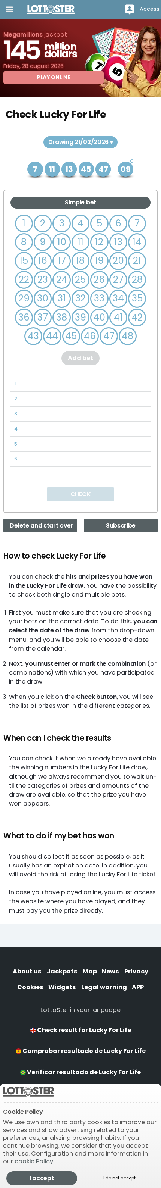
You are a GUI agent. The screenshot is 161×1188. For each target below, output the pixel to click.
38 (61, 317)
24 (61, 279)
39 (80, 317)
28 (137, 279)
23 (42, 279)
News (110, 971)
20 (118, 260)
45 (71, 336)
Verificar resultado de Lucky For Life (83, 1072)
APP (138, 987)
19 (99, 260)
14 (137, 241)
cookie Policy (34, 1161)
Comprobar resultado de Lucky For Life (83, 1051)
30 (42, 298)
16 (42, 260)
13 (118, 241)
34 (118, 298)
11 (80, 241)
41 (118, 317)
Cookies (30, 987)
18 (80, 260)
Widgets (62, 987)
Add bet (80, 358)
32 (80, 298)
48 (127, 336)
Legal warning (104, 987)
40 (99, 317)
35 (137, 298)
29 (24, 298)
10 (61, 241)
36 (24, 317)
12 (99, 241)
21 (137, 260)
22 (24, 279)
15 (23, 260)
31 (62, 298)
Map (90, 971)
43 (33, 336)
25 (80, 279)
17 (62, 260)
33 (99, 298)
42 (137, 317)
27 (118, 279)
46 (90, 336)
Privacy (136, 971)
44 (52, 336)
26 (99, 279)
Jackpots (62, 971)
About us (27, 971)
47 (109, 336)
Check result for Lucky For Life (83, 1030)
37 (42, 317)
